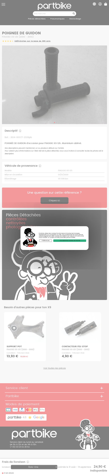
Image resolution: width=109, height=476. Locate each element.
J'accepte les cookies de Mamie (70, 240)
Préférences (45, 240)
